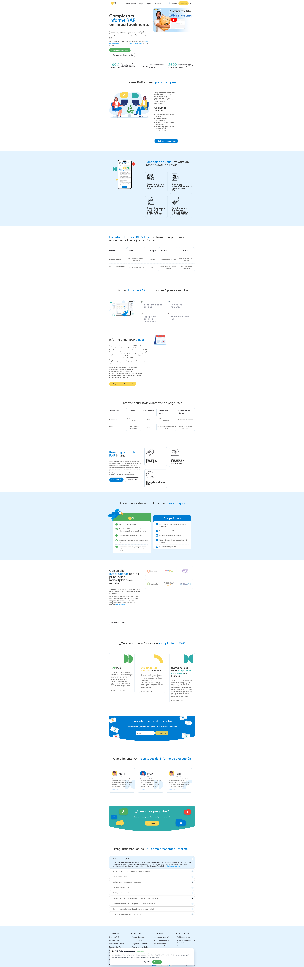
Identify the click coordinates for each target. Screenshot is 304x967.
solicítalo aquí (120, 605)
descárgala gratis (118, 690)
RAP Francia (120, 43)
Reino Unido (138, 43)
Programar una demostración (123, 384)
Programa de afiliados (140, 944)
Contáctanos (152, 823)
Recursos (149, 3)
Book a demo (133, 480)
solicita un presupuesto (173, 866)
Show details (140, 951)
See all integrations (118, 622)
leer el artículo (148, 691)
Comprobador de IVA (162, 940)
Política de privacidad (185, 937)
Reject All (147, 962)
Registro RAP (114, 940)
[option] (122, 780)
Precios (141, 3)
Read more (115, 789)
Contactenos (158, 3)
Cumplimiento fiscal (116, 944)
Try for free (117, 480)
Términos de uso (183, 946)
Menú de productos (131, 3)
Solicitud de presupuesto (167, 141)
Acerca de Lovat (138, 937)
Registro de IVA (115, 947)
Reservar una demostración (123, 55)
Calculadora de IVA (161, 937)
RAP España (130, 43)
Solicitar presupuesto (120, 50)
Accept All (157, 962)
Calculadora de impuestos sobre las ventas (161, 946)
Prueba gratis (183, 3)
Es (190, 3)
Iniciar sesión (174, 3)
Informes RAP (114, 937)
